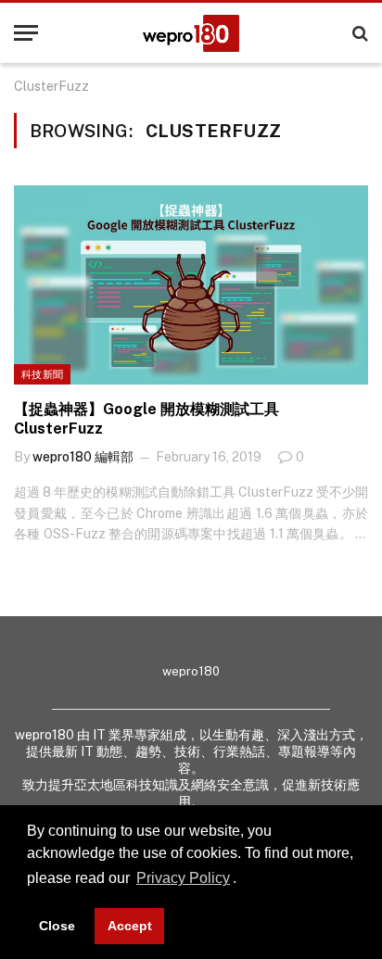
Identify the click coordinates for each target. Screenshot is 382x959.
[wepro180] (191, 33)
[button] (243, 880)
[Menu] (26, 33)
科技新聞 (42, 374)
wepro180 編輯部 (83, 456)
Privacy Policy (183, 878)
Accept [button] (130, 925)
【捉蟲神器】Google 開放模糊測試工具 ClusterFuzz (146, 419)
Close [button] (57, 925)
